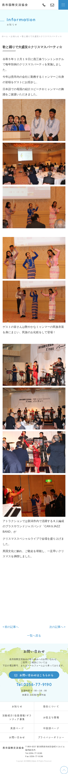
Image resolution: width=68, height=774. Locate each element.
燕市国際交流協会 (15, 4)
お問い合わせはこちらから (36, 675)
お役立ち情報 (51, 717)
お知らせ (17, 706)
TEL (52, 5)
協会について (51, 706)
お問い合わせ (17, 737)
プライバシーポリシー (51, 737)
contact (44, 5)
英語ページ (17, 728)
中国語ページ (51, 728)
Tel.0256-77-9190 (34, 684)
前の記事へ (12, 626)
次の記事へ (56, 626)
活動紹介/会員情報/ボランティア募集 (17, 717)
